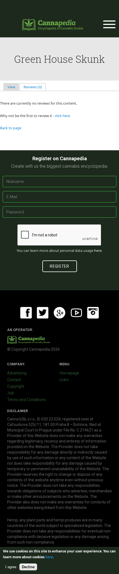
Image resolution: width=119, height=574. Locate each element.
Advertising (17, 373)
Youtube (76, 313)
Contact (14, 380)
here (98, 250)
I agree (10, 567)
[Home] (52, 24)
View (11, 86)
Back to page (10, 127)
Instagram (93, 313)
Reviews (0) (35, 86)
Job (10, 393)
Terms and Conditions (26, 399)
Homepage (69, 373)
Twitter (43, 313)
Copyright (15, 386)
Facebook (26, 313)
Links (64, 380)
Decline (28, 567)
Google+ (59, 313)
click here (62, 115)
